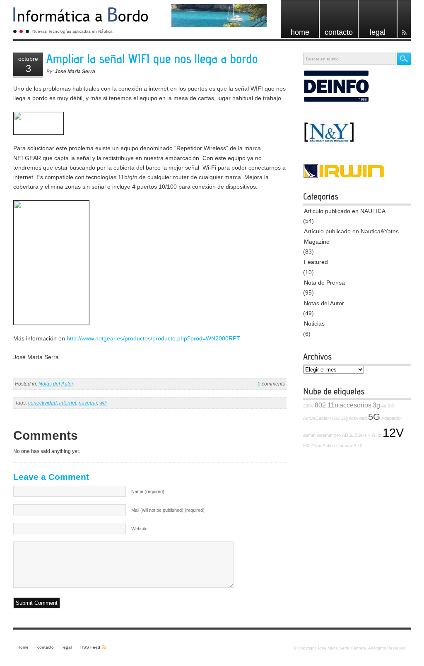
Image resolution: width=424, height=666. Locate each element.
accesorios (355, 405)
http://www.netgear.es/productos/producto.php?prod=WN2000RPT (153, 338)
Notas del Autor (56, 384)
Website (139, 528)
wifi (103, 403)
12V (393, 432)
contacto (45, 647)
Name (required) (147, 491)
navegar (88, 403)
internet (67, 403)
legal (67, 647)
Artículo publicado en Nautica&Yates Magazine (351, 236)
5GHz (361, 435)
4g (383, 405)
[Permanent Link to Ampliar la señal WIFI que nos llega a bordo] (152, 59)
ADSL (348, 435)
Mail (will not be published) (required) (168, 510)
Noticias (314, 323)
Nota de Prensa (324, 282)
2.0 (391, 405)
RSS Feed (90, 647)
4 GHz (374, 435)
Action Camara (337, 445)
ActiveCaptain (317, 418)
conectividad (42, 403)
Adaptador (391, 418)
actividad (358, 418)
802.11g (340, 418)
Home (23, 647)
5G (374, 417)
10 (359, 445)
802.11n (326, 405)
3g (376, 405)
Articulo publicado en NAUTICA (344, 211)
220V (308, 405)
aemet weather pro (322, 435)
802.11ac (312, 445)
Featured (316, 262)
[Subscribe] (404, 19)
